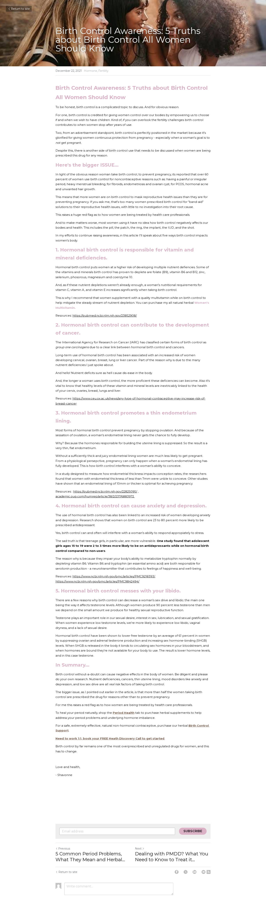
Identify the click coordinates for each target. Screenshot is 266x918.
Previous (64, 848)
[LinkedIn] (194, 872)
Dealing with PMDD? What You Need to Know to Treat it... (171, 856)
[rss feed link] (209, 872)
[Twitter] (186, 872)
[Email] (203, 872)
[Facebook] (177, 872)
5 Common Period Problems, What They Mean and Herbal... (90, 856)
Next (138, 848)
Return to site (20, 9)
